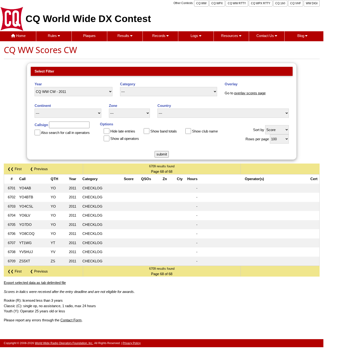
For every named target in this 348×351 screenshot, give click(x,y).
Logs (195, 36)
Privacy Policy (132, 343)
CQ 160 (280, 3)
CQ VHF (295, 3)
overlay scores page (250, 93)
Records (159, 36)
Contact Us (265, 36)
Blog (301, 36)
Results (123, 36)
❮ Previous (39, 169)
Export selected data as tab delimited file (35, 283)
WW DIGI (311, 3)
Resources (230, 36)
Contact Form (71, 320)
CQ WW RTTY (237, 3)
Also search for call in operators (65, 133)
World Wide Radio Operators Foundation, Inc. (64, 343)
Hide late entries (122, 131)
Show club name (205, 131)
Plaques (89, 36)
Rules (53, 36)
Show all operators (124, 139)
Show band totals (163, 131)
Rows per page (257, 139)
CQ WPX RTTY (260, 3)
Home (20, 36)
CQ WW (201, 3)
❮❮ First (15, 169)
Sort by (258, 130)
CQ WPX (217, 3)
